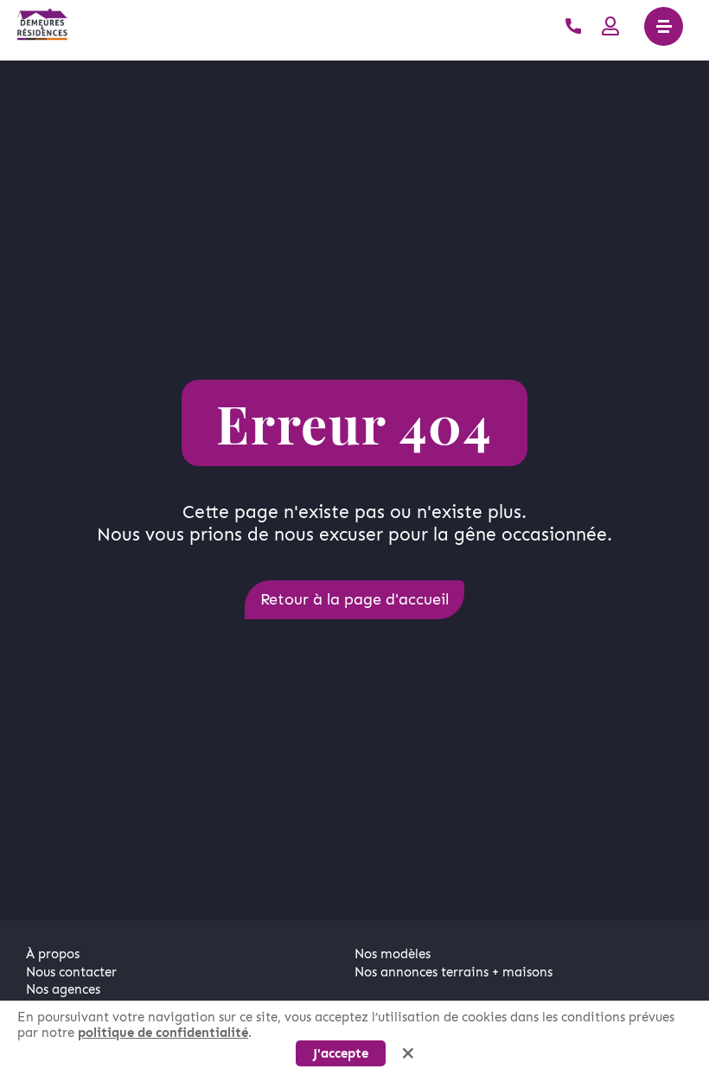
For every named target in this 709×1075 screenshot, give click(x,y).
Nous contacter (71, 972)
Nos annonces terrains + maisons (453, 972)
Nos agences (63, 989)
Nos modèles (392, 954)
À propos (53, 954)
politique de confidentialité (163, 1032)
